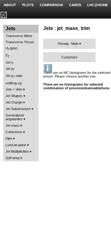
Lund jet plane (16, 145)
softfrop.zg (14, 83)
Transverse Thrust (20, 42)
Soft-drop (12, 158)
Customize (69, 57)
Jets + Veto (14, 89)
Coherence (14, 132)
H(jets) (12, 48)
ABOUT (10, 5)
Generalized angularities (15, 117)
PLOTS (28, 5)
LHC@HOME (97, 5)
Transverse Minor (19, 36)
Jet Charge (14, 102)
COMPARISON (51, 5)
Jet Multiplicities (17, 151)
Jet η (9, 62)
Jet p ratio (14, 76)
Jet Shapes (14, 96)
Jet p (10, 69)
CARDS (75, 5)
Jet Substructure (18, 109)
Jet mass (12, 125)
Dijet (9, 138)
